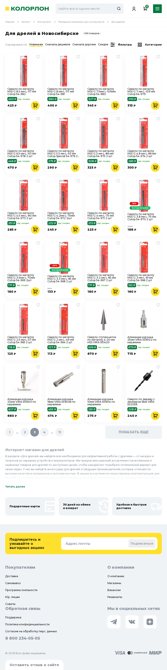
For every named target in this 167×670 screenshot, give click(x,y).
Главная (10, 21)
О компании (115, 576)
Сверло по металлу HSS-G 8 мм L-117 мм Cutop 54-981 (60, 91)
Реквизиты (114, 597)
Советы (10, 604)
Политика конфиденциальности (27, 624)
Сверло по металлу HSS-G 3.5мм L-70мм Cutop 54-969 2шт (21, 278)
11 (59, 432)
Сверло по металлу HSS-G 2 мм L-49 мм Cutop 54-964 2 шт (60, 340)
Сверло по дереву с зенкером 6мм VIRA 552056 (141, 402)
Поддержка (13, 617)
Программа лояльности (21, 590)
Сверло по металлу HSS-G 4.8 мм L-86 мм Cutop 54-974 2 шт (141, 154)
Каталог (26, 21)
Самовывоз (13, 583)
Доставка (11, 576)
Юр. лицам (12, 597)
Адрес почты (77, 544)
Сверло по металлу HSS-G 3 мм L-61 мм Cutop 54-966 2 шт (140, 278)
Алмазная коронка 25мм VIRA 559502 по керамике (142, 340)
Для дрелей (118, 21)
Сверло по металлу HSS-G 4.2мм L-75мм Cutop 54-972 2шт (61, 216)
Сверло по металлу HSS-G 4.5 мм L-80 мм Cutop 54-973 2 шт (21, 216)
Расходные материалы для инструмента (81, 21)
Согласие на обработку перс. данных (31, 631)
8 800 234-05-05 (22, 638)
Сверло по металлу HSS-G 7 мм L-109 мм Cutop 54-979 (141, 91)
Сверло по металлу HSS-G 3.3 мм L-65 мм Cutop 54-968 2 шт (61, 279)
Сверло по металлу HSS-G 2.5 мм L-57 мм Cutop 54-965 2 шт (21, 340)
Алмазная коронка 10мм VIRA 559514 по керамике (101, 402)
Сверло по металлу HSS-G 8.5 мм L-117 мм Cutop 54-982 (21, 91)
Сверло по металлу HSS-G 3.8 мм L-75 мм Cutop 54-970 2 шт (141, 217)
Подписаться (142, 543)
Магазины (114, 583)
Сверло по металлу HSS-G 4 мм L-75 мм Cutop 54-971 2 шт (100, 216)
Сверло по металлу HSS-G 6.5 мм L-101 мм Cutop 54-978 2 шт (21, 154)
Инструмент (44, 21)
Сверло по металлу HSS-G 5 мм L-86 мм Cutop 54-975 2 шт (100, 154)
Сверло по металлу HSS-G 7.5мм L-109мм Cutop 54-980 (101, 91)
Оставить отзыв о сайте (34, 665)
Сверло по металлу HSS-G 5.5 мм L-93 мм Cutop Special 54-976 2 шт (62, 154)
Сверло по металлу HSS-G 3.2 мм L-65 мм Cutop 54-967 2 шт (101, 278)
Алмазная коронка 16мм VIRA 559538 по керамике (61, 402)
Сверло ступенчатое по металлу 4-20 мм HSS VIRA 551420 (101, 340)
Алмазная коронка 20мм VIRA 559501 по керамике (21, 402)
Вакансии (114, 590)
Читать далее (15, 486)
